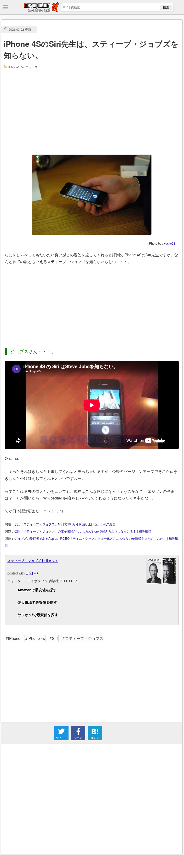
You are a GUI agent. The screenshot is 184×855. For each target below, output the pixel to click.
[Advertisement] (92, 111)
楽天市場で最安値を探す (37, 602)
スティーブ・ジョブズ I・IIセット (32, 560)
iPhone (14, 638)
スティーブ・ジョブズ (84, 638)
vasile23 (169, 243)
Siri (55, 638)
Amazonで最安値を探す (37, 589)
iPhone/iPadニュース (23, 67)
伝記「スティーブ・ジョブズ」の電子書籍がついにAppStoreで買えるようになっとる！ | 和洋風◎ (82, 531)
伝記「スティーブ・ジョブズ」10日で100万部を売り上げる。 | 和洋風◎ (64, 524)
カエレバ (32, 573)
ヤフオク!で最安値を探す (37, 614)
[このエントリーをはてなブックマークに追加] (95, 738)
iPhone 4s (36, 638)
